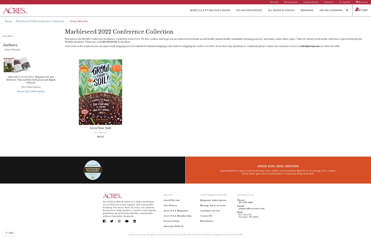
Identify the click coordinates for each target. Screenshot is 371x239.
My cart (362, 10)
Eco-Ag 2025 (344, 2)
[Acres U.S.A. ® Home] (15, 10)
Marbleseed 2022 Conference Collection (40, 21)
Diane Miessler (13, 49)
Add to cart (100, 144)
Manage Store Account (213, 205)
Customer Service (310, 2)
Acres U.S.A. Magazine (176, 210)
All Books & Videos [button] (281, 10)
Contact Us (328, 2)
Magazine (307, 10)
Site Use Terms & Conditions (198, 234)
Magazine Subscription (213, 200)
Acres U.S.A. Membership (178, 216)
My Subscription (291, 2)
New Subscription (30, 87)
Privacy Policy (172, 221)
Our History (170, 205)
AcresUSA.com (172, 200)
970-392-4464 (246, 202)
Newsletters (206, 221)
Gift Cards (274, 2)
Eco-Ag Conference (249, 10)
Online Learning (331, 10)
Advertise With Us (174, 226)
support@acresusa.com (251, 208)
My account (363, 2)
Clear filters (8, 36)
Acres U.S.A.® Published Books (210, 10)
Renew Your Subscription (30, 91)
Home (8, 21)
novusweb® (236, 234)
